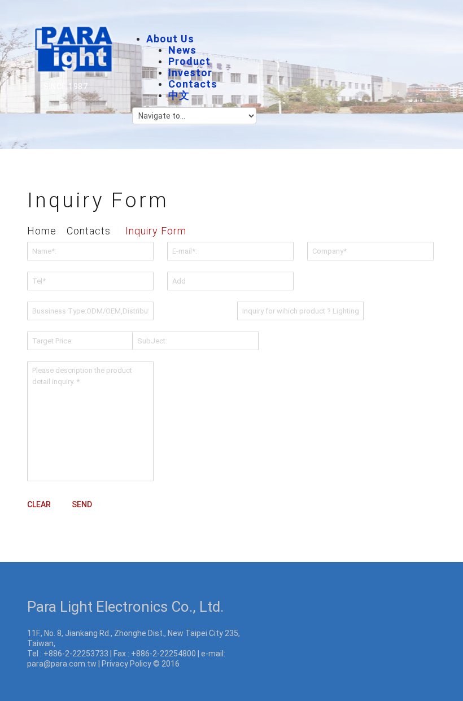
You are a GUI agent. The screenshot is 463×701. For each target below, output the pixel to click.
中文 (179, 95)
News (182, 50)
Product (189, 61)
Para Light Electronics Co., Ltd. (125, 606)
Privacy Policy (126, 663)
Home (41, 231)
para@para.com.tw (62, 663)
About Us (170, 39)
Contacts (192, 84)
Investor (190, 73)
